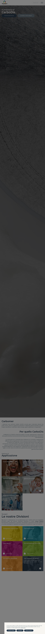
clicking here (23, 627)
